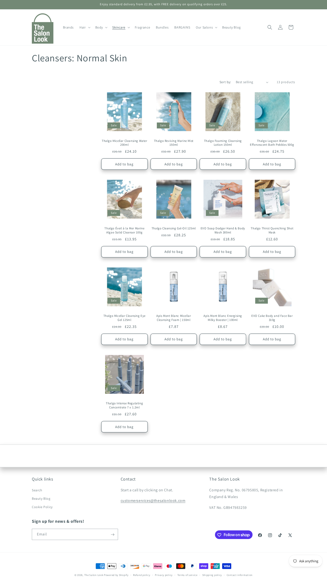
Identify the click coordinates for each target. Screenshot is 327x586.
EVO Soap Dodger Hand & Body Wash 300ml (223, 230)
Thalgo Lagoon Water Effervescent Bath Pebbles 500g (272, 143)
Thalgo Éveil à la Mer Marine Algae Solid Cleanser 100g (124, 230)
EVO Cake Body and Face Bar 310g (272, 318)
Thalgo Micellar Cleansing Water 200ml (124, 143)
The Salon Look (93, 575)
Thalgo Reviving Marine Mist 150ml (173, 143)
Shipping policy (212, 574)
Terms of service (187, 574)
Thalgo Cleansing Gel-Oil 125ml (174, 228)
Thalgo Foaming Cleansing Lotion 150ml (223, 143)
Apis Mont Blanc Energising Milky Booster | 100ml (222, 318)
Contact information (240, 574)
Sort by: (225, 82)
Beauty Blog (41, 498)
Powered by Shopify (116, 575)
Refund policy (141, 574)
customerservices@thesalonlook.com (153, 500)
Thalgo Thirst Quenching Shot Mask (272, 230)
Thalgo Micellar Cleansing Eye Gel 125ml (124, 318)
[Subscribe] (112, 534)
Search (37, 490)
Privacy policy (164, 574)
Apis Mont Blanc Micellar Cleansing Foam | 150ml (173, 318)
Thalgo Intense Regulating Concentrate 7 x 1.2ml (124, 405)
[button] (84, 27)
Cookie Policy (42, 507)
